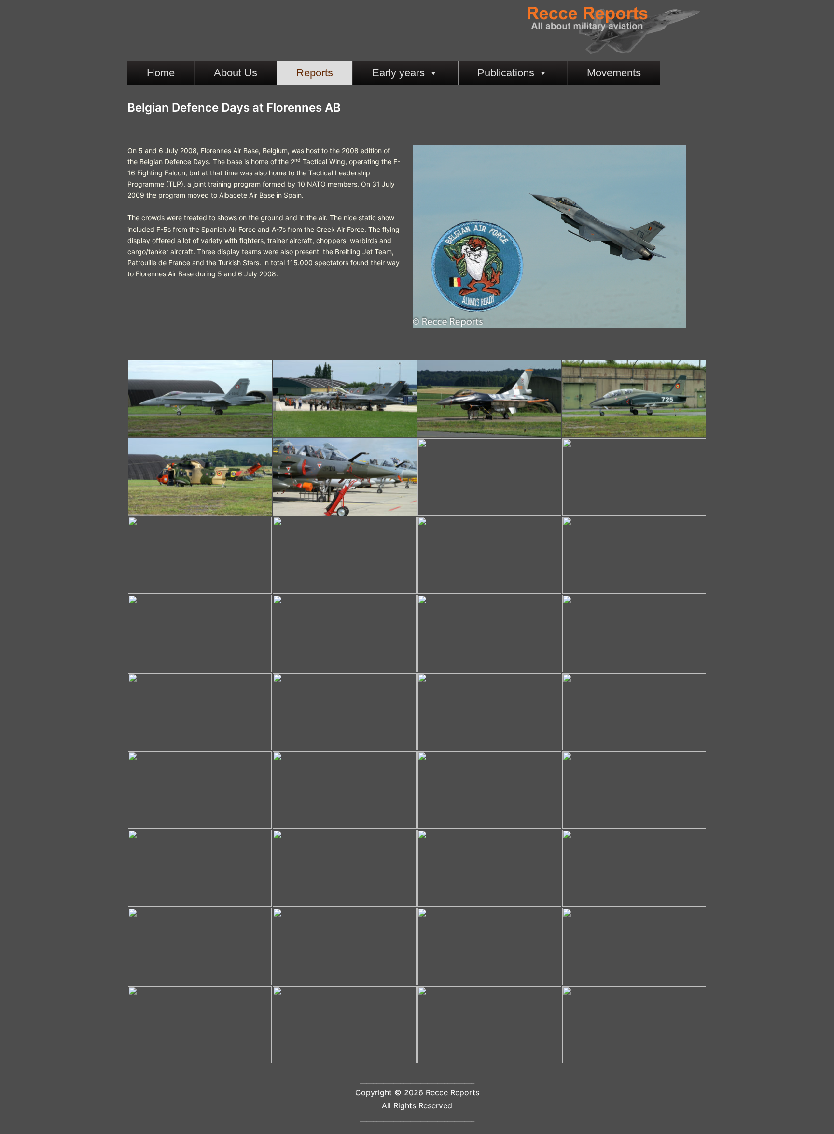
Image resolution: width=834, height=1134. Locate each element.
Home (161, 73)
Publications (505, 73)
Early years (398, 73)
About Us (235, 73)
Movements (614, 73)
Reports (314, 73)
